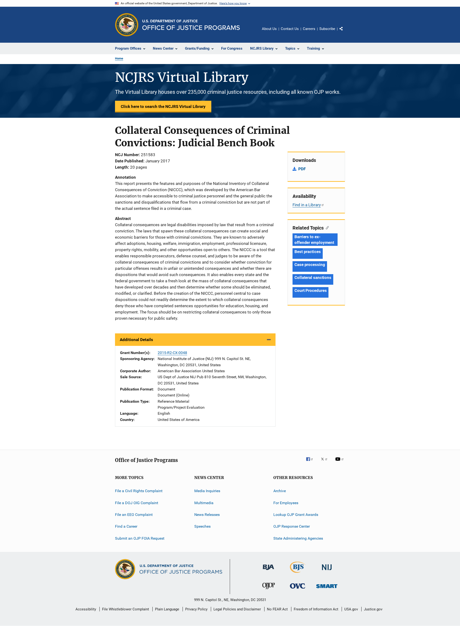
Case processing (309, 264)
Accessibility (85, 609)
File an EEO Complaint (134, 514)
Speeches (202, 526)
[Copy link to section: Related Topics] (326, 227)
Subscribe (327, 29)
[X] (326, 462)
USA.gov (351, 609)
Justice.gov (373, 609)
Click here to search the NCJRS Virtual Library (163, 106)
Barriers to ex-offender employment (314, 239)
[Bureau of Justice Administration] (268, 570)
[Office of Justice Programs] (126, 24)
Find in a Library (307, 204)
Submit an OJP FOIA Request (139, 538)
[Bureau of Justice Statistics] (297, 573)
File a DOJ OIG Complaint (136, 502)
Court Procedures (310, 290)
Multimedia (203, 502)
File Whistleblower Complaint (125, 609)
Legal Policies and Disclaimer (237, 609)
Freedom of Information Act (316, 609)
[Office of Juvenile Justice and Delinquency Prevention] (268, 590)
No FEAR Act (277, 609)
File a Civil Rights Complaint (138, 491)
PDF (302, 168)
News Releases (207, 514)
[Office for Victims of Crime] (297, 589)
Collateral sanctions (312, 277)
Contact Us (290, 29)
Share (345, 32)
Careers (309, 29)
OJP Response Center (291, 526)
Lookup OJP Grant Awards (295, 514)
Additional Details (136, 339)
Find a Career (126, 526)
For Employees (285, 502)
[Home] (191, 25)
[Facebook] (311, 462)
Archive (279, 491)
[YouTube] (340, 462)
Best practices (307, 251)
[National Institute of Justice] (327, 571)
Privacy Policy (196, 609)
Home (119, 58)
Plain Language (167, 609)
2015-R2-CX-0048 (172, 352)
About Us (269, 29)
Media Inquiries (207, 491)
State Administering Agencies (298, 538)
